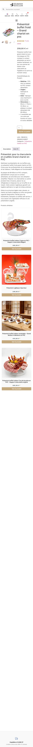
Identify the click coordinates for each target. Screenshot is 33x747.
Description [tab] (7, 149)
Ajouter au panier (24, 131)
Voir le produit (16, 249)
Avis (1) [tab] (15, 149)
